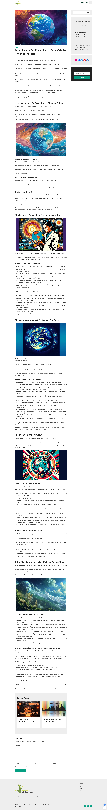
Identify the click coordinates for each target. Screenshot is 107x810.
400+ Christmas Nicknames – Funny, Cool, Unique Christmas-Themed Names (82, 47)
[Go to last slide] (19, 714)
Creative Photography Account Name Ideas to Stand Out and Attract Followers (82, 27)
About (81, 788)
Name (18, 763)
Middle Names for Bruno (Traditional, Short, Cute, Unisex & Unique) (26, 687)
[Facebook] (85, 806)
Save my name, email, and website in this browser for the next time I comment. (35, 766)
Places (16, 47)
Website (53, 763)
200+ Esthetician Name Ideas (82, 21)
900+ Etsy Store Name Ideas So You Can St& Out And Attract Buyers (55, 687)
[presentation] (28, 709)
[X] (88, 806)
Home (81, 786)
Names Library (84, 2)
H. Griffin (18, 57)
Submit (82, 77)
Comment (18, 745)
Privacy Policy (84, 793)
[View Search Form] (90, 2)
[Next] (64, 714)
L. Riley (47, 723)
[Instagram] (91, 806)
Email (35, 763)
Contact (82, 791)
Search (87, 12)
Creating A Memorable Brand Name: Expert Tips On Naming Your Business (82, 34)
